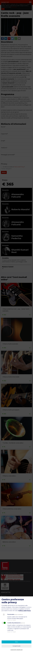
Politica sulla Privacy (24, 610)
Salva (16, 642)
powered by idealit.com (17, 649)
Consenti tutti (16, 646)
